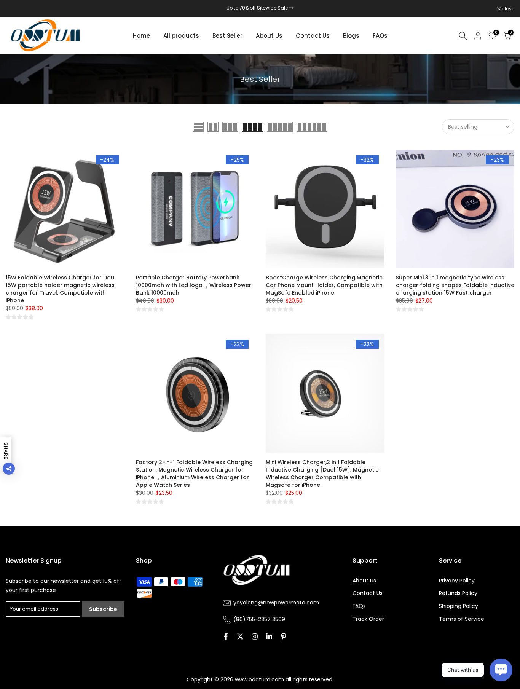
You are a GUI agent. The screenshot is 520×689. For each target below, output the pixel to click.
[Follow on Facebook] (225, 636)
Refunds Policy (458, 593)
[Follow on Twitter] (240, 636)
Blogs (351, 36)
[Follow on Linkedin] (269, 636)
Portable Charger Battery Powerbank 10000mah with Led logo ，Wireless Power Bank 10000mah (193, 285)
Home (141, 36)
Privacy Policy (457, 580)
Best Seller (227, 36)
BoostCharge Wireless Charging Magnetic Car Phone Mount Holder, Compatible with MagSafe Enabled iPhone (324, 285)
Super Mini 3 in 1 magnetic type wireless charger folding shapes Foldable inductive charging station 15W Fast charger (455, 285)
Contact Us (313, 36)
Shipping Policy (458, 606)
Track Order (368, 619)
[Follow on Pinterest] (283, 636)
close (16, 8)
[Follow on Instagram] (254, 636)
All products (181, 36)
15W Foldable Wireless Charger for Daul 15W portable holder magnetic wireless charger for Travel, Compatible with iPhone (61, 289)
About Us (269, 36)
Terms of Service (461, 619)
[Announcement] (260, 8)
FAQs (380, 36)
